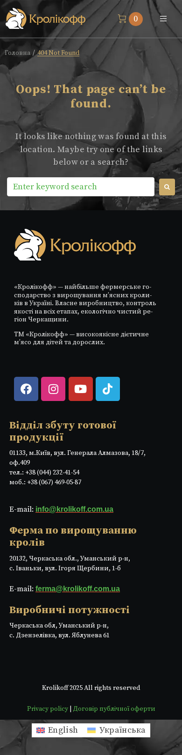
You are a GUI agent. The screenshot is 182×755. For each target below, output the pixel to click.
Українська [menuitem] (122, 730)
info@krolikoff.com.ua (74, 509)
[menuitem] (57, 730)
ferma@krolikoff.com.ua (77, 589)
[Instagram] (53, 389)
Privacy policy (47, 709)
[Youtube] (81, 389)
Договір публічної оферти (114, 709)
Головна (17, 53)
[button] (163, 19)
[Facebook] (26, 389)
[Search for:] (80, 186)
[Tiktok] (108, 389)
